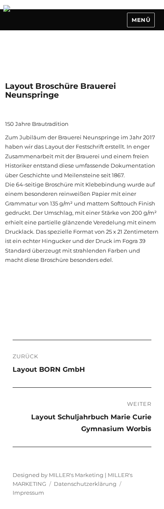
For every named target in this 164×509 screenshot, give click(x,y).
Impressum (28, 492)
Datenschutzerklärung (85, 483)
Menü (141, 19)
